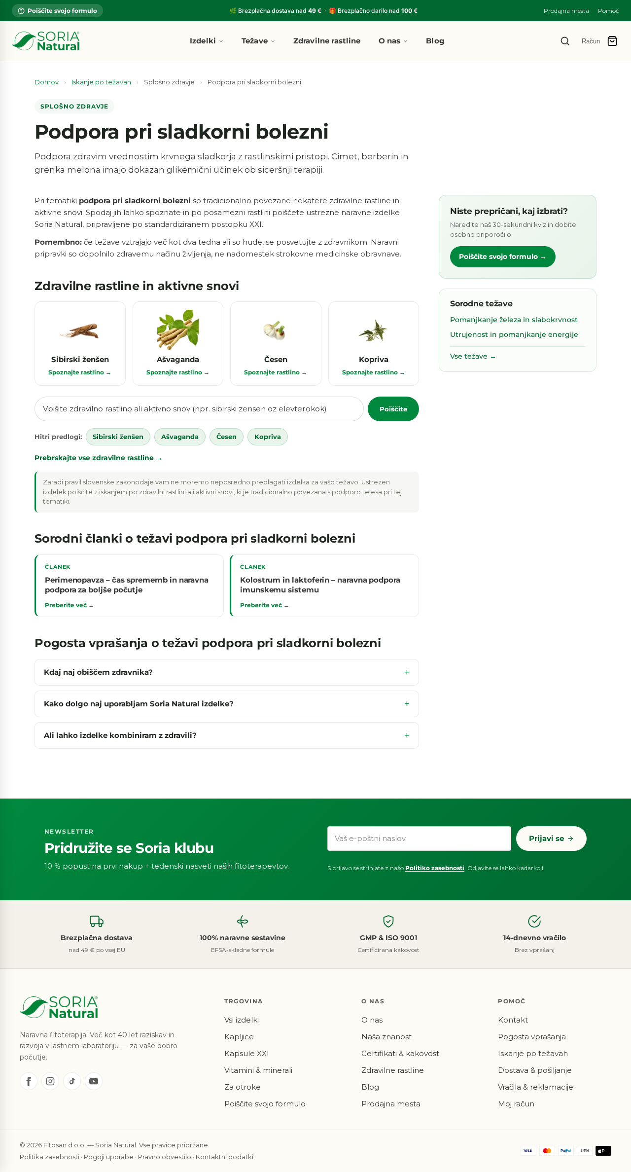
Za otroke (242, 1087)
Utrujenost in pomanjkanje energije (514, 334)
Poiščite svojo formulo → (503, 256)
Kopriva (267, 436)
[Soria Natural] (45, 41)
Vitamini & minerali (258, 1070)
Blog (435, 40)
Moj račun (516, 1103)
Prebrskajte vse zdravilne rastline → (99, 457)
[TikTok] (72, 1081)
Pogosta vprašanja (532, 1036)
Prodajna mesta (566, 10)
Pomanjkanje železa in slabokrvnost (514, 319)
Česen (226, 436)
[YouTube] (94, 1081)
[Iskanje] (565, 41)
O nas (390, 40)
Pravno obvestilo (164, 1157)
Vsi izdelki (241, 1020)
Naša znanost (386, 1036)
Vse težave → (473, 355)
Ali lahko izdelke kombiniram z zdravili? (120, 735)
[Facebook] (28, 1081)
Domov (47, 82)
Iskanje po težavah (101, 82)
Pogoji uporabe (109, 1157)
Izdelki (203, 40)
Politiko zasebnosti (434, 868)
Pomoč (608, 10)
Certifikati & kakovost (400, 1053)
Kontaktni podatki (224, 1157)
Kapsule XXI (246, 1053)
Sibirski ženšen (118, 436)
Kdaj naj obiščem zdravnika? (98, 672)
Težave (255, 40)
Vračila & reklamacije (535, 1087)
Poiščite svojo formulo (62, 10)
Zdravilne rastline (327, 40)
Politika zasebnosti (49, 1157)
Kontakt (513, 1020)
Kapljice (239, 1036)
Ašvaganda (180, 436)
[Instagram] (50, 1081)
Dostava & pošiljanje (535, 1070)
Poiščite (393, 409)
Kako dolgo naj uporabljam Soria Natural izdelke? (139, 703)
